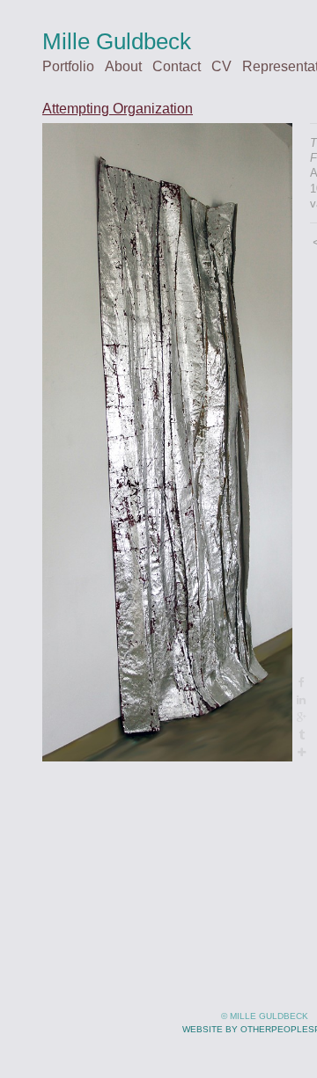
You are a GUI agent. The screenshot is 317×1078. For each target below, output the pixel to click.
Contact (176, 66)
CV (221, 66)
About (123, 66)
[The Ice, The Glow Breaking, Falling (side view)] (167, 442)
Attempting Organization (117, 108)
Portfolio (68, 66)
